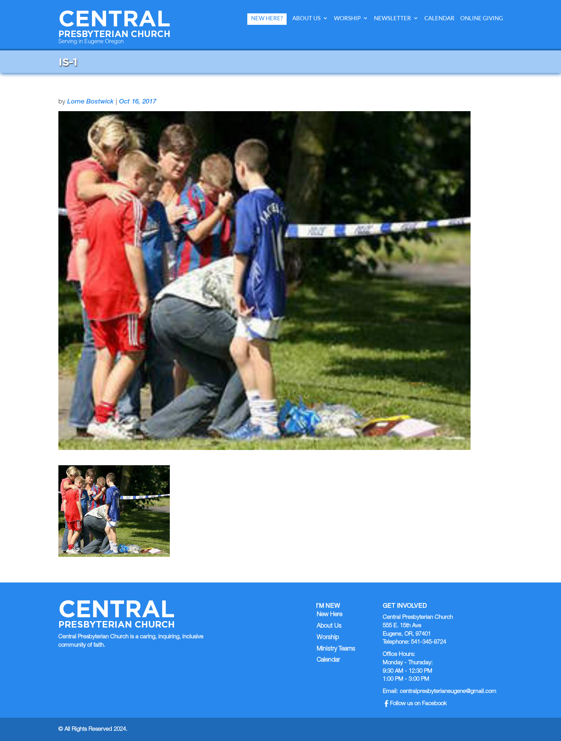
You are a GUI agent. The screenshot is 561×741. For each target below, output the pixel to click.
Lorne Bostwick (90, 102)
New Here (329, 615)
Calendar (439, 18)
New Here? (267, 18)
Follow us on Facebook (418, 704)
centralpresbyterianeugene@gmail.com (448, 691)
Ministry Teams (336, 649)
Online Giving (481, 18)
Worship (347, 18)
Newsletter (392, 18)
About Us (306, 18)
